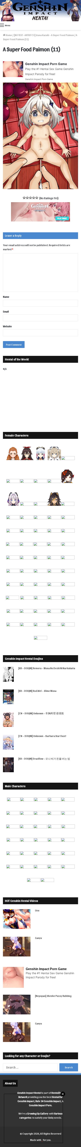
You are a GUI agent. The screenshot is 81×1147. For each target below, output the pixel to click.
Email (6, 311)
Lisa (37, 910)
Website (7, 326)
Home (8, 34)
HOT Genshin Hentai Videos (21, 900)
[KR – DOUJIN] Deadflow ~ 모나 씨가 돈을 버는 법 (44, 758)
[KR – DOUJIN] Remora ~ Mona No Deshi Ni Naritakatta (46, 668)
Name (6, 296)
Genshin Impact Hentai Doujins (24, 658)
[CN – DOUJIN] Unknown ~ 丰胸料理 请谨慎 (41, 713)
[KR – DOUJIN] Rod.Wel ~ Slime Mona (37, 690)
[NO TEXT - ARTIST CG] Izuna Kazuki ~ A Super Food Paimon (44, 34)
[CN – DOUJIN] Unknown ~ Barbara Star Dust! (42, 735)
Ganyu (38, 937)
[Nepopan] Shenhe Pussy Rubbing (53, 995)
